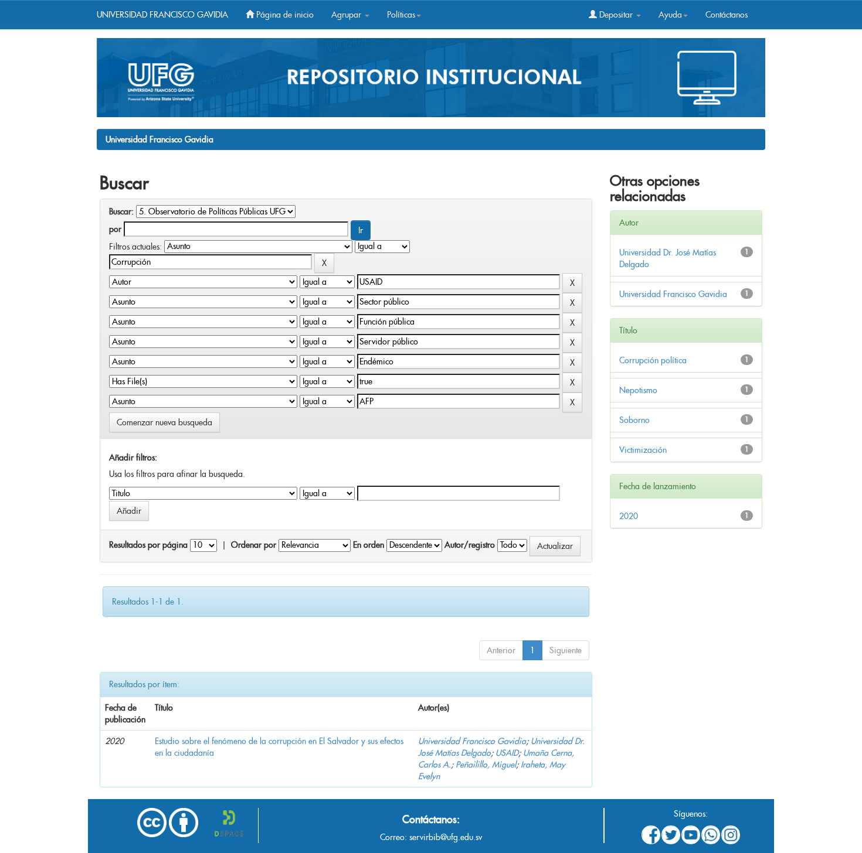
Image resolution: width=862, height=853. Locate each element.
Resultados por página (148, 545)
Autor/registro (469, 545)
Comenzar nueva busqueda (164, 422)
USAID (507, 753)
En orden (368, 545)
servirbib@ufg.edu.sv (445, 837)
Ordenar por (253, 545)
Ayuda (670, 14)
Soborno (634, 420)
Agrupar (347, 14)
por (115, 229)
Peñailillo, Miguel (486, 764)
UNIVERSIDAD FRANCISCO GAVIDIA (162, 14)
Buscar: (121, 211)
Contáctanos (726, 14)
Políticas (401, 14)
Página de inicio (284, 14)
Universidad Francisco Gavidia (159, 139)
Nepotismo (638, 390)
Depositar (616, 14)
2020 (628, 516)
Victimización (643, 450)
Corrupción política (653, 360)
